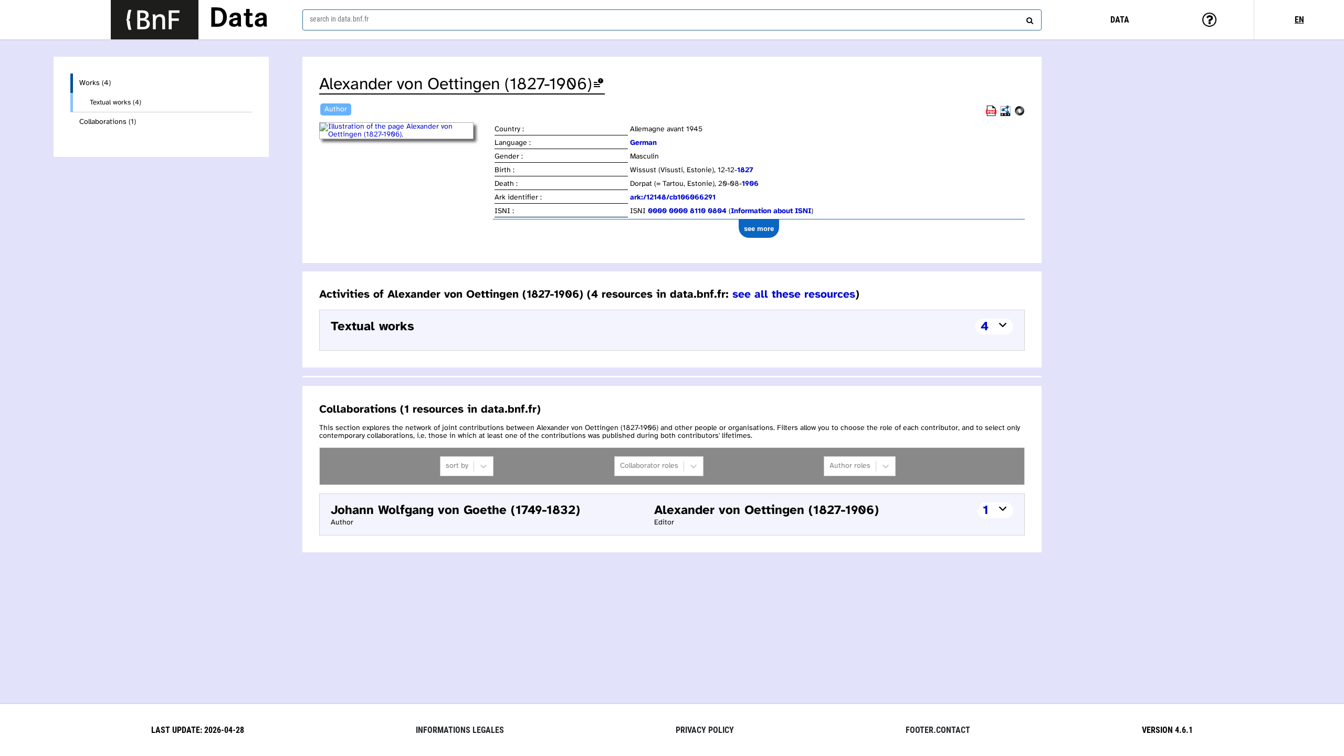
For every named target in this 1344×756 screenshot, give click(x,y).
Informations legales (460, 730)
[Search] (1028, 18)
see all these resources (793, 294)
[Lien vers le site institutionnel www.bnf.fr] (154, 19)
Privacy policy (705, 730)
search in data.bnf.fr (339, 19)
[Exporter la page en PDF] (991, 114)
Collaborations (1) (107, 122)
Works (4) (95, 83)
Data (239, 19)
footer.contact (938, 730)
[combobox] (672, 19)
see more (759, 229)
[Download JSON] (1019, 114)
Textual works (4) (115, 102)
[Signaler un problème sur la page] (598, 84)
